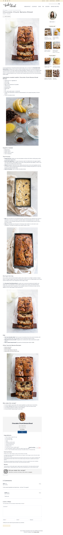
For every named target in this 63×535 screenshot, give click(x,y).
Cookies (34, 6)
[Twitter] (5, 1)
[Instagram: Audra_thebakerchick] (6, 471)
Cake (39, 6)
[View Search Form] (54, 4)
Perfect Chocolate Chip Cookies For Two (48, 38)
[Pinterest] (9, 1)
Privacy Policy (36, 532)
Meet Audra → (52, 21)
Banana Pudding (8, 348)
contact (47, 0)
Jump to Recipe (7, 16)
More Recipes (55, 6)
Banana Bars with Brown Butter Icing (12, 351)
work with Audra (52, 0)
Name (4, 519)
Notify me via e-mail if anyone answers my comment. (13, 522)
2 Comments (9, 13)
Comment (5, 506)
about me (43, 0)
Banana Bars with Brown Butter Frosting (56, 51)
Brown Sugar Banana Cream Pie (11, 349)
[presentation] (48, 32)
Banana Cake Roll (8, 347)
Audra (5, 13)
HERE (33, 342)
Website (31, 519)
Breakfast (27, 6)
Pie (43, 6)
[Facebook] (3, 1)
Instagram (30, 472)
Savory (47, 6)
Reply (40, 483)
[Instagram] (7, 1)
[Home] (3, 10)
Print (22, 432)
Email (18, 519)
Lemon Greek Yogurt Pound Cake (56, 38)
